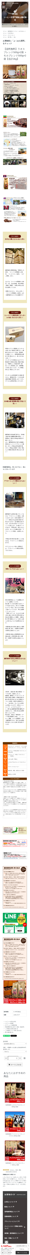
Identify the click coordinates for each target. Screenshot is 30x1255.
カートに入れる (16, 1064)
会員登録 (16, 3)
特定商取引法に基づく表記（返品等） (15, 1027)
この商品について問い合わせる (13, 1030)
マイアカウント (7, 3)
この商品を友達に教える (11, 1028)
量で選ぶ (10, 37)
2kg (14, 37)
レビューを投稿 (9, 1023)
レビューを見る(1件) (10, 1021)
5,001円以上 (11, 33)
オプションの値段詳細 (11, 1025)
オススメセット (11, 35)
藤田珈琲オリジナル (12, 31)
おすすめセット (22, 31)
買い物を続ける (9, 1032)
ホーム (4, 31)
